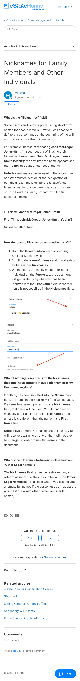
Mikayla (20, 93)
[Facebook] (6, 515)
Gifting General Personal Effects (26, 604)
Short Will (11, 596)
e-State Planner (13, 20)
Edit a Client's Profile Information (26, 618)
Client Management (39, 20)
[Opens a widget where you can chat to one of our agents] (65, 674)
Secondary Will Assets (19, 611)
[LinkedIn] (17, 515)
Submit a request (56, 557)
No (50, 537)
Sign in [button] (67, 6)
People (60, 20)
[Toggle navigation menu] (59, 6)
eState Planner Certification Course (28, 589)
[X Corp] (11, 515)
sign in (17, 650)
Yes (30, 537)
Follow (11, 104)
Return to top (13, 570)
